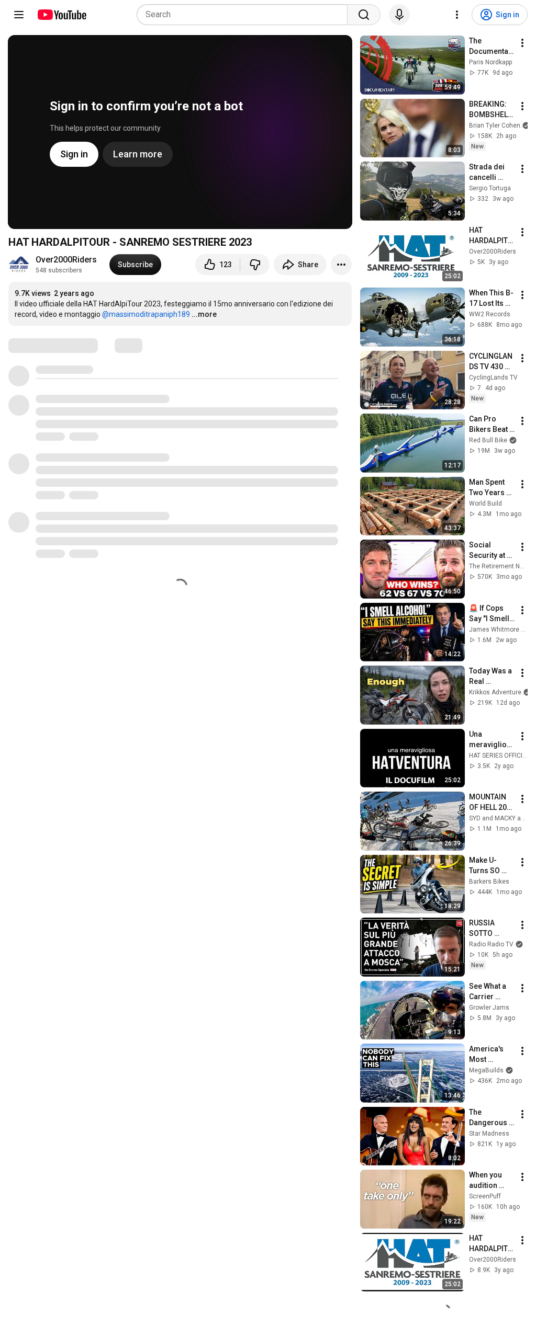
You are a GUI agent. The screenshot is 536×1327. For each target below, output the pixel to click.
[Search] (364, 14)
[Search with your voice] (399, 14)
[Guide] (19, 14)
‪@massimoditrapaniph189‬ (146, 314)
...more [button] (204, 314)
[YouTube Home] (61, 14)
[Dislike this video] (255, 264)
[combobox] (245, 14)
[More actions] (341, 264)
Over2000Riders (66, 260)
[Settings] (457, 14)
